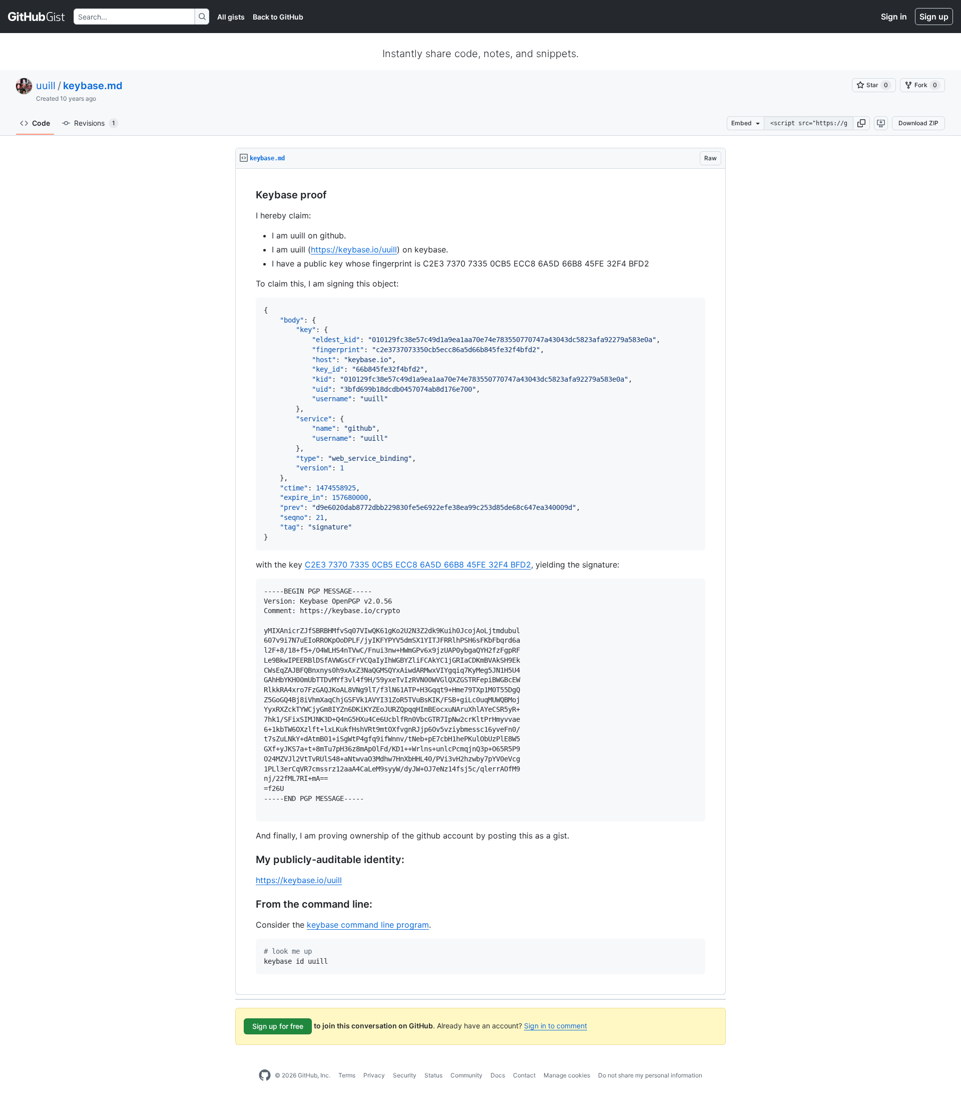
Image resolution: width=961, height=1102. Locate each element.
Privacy (374, 1075)
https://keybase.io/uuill (354, 249)
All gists (231, 17)
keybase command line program (368, 925)
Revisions (94, 123)
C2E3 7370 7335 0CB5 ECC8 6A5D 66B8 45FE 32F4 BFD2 (418, 565)
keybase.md (93, 86)
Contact (524, 1075)
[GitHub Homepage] (265, 1075)
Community (466, 1075)
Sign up (933, 17)
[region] (480, 582)
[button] (861, 123)
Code (41, 123)
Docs (498, 1075)
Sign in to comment (555, 1025)
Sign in (894, 17)
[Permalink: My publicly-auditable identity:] (249, 860)
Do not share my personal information (650, 1075)
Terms (346, 1075)
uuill (46, 86)
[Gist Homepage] (37, 17)
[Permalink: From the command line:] (249, 905)
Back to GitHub (278, 17)
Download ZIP (918, 123)
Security (404, 1075)
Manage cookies (567, 1075)
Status (433, 1075)
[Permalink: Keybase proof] (249, 195)
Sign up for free (277, 1026)
